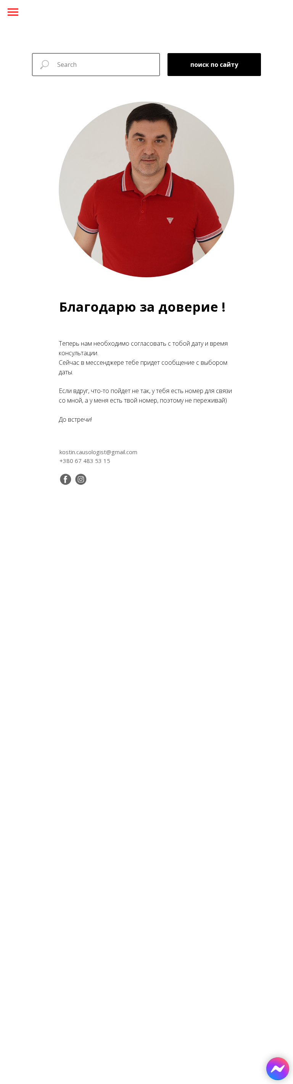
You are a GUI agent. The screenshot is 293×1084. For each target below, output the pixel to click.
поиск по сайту (214, 64)
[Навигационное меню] (13, 12)
